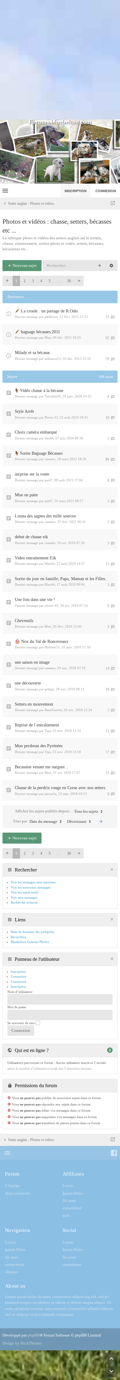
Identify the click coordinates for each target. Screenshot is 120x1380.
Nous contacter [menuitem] (17, 1193)
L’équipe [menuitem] (12, 1185)
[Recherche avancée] (111, 265)
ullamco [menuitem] (11, 1272)
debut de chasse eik (31, 537)
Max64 (50, 563)
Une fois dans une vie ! (35, 599)
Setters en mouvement (34, 704)
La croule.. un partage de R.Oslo (49, 311)
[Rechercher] (99, 265)
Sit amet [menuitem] (69, 1200)
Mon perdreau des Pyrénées (38, 746)
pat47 (49, 480)
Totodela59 (53, 396)
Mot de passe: (17, 1007)
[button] (7, 281)
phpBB (34, 1335)
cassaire (50, 459)
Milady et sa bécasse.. (33, 352)
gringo (49, 689)
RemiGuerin (53, 710)
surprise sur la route (32, 474)
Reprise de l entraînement (37, 725)
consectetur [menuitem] (72, 1208)
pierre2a (50, 794)
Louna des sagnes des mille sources (45, 516)
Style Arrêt (24, 411)
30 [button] (69, 281)
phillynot (51, 317)
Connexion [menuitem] (105, 190)
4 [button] (41, 281)
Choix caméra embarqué (36, 432)
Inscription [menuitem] (75, 190)
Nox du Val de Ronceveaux (44, 641)
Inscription (18, 986)
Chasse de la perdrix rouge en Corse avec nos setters (60, 787)
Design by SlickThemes (22, 1343)
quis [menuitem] (66, 1215)
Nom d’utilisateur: (20, 992)
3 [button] (33, 281)
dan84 (49, 438)
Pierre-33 (51, 417)
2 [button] (25, 281)
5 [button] (49, 281)
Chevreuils (24, 620)
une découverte (28, 683)
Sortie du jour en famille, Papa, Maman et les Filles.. (61, 578)
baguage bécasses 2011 (40, 332)
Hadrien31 (52, 647)
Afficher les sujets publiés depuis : (56, 811)
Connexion (18, 981)
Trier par (35, 821)
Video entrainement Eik (35, 558)
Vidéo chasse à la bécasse (41, 390)
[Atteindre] (113, 203)
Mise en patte (26, 495)
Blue (48, 337)
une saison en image (32, 662)
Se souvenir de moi (21, 1023)
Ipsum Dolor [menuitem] (72, 1193)
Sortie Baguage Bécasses (41, 453)
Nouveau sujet (24, 265)
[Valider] (101, 821)
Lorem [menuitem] (67, 1185)
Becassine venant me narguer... (41, 767)
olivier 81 (51, 605)
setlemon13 (53, 358)
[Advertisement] (60, 59)
